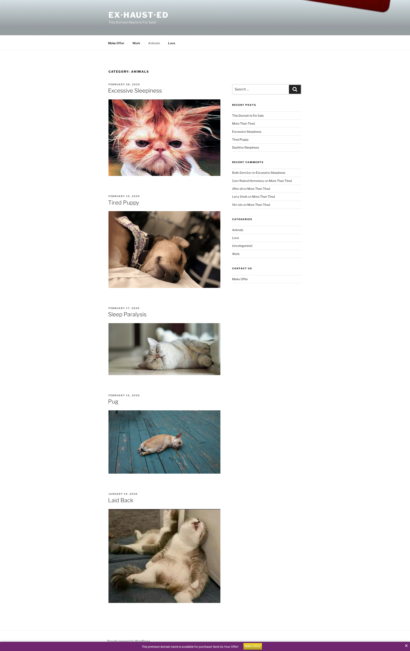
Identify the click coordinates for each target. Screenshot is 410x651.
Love (171, 43)
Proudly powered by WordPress (128, 641)
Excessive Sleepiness (135, 90)
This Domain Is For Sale (248, 115)
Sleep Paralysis (127, 314)
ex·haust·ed (138, 15)
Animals (154, 43)
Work (136, 43)
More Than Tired (243, 123)
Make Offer (116, 43)
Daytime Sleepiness (245, 147)
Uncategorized (242, 245)
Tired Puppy (123, 202)
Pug (113, 401)
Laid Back (120, 500)
